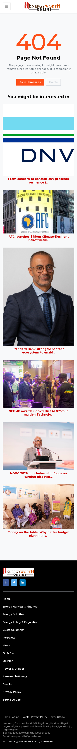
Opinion (8, 661)
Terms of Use (12, 699)
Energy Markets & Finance (20, 606)
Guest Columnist (14, 630)
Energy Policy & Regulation (20, 622)
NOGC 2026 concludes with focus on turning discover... (38, 475)
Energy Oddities (13, 614)
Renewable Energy (15, 676)
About (15, 716)
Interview (9, 637)
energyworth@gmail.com (26, 736)
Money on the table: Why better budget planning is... (38, 533)
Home (7, 598)
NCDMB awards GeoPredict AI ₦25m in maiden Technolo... (38, 412)
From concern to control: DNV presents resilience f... (38, 180)
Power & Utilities (14, 668)
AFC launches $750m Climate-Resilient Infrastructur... (39, 238)
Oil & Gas (9, 653)
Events (53, 81)
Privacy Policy (12, 692)
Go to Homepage (30, 81)
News (6, 645)
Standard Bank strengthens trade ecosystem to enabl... (38, 350)
